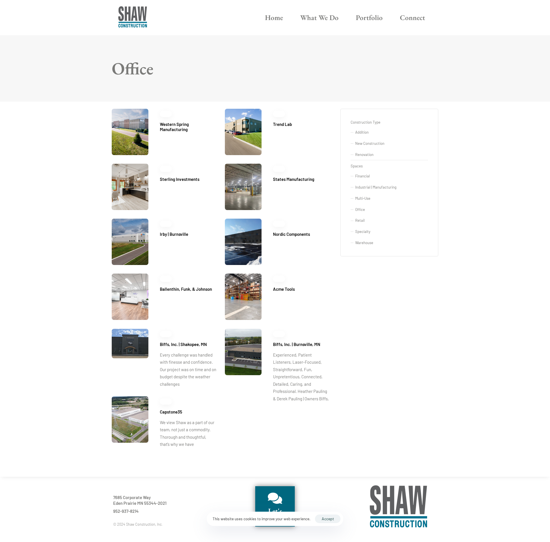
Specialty (362, 231)
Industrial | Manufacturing (375, 187)
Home (274, 17)
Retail (360, 220)
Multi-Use (362, 198)
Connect (412, 17)
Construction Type (365, 122)
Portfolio (369, 17)
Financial (362, 176)
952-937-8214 (126, 511)
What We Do (319, 17)
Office (360, 209)
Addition (362, 132)
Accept (328, 518)
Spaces (357, 166)
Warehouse (364, 242)
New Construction (369, 143)
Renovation (364, 154)
